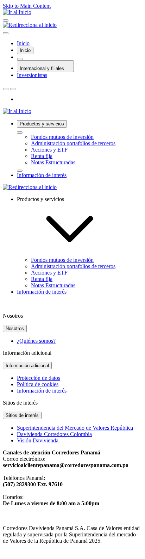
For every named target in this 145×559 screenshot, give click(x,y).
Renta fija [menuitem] (41, 279)
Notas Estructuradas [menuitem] (53, 285)
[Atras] (5, 89)
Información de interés (42, 391)
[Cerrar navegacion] (5, 33)
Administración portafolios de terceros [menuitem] (73, 266)
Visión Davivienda (37, 440)
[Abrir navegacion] (5, 20)
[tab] (25, 50)
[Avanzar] (20, 171)
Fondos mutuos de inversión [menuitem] (62, 260)
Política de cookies (37, 384)
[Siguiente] (12, 89)
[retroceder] (20, 132)
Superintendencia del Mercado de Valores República (75, 428)
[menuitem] (79, 146)
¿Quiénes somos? (36, 341)
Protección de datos (38, 378)
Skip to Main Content (27, 6)
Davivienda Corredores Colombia (54, 434)
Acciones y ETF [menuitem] (49, 273)
